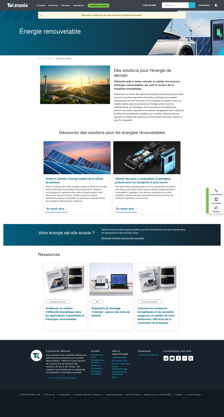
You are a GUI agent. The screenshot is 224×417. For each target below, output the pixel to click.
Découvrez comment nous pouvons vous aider (122, 238)
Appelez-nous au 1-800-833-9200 (157, 395)
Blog (114, 377)
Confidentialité (64, 395)
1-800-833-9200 (149, 5)
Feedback (179, 395)
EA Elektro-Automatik (96, 372)
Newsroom (96, 365)
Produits (41, 5)
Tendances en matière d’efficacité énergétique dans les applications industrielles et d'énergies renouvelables (65, 313)
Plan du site (50, 395)
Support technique (121, 364)
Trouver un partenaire (148, 355)
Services (65, 5)
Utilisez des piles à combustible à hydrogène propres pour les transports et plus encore (143, 180)
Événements (97, 368)
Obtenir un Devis (98, 5)
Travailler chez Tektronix (98, 361)
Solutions (53, 5)
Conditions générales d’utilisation (87, 395)
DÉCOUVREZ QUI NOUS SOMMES (62, 378)
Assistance (78, 5)
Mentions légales (133, 395)
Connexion (204, 5)
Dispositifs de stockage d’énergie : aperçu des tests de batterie (111, 311)
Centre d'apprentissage (119, 368)
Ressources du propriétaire (119, 373)
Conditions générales (113, 395)
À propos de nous (97, 356)
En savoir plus (55, 208)
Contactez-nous (119, 361)
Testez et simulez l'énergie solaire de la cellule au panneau (74, 180)
